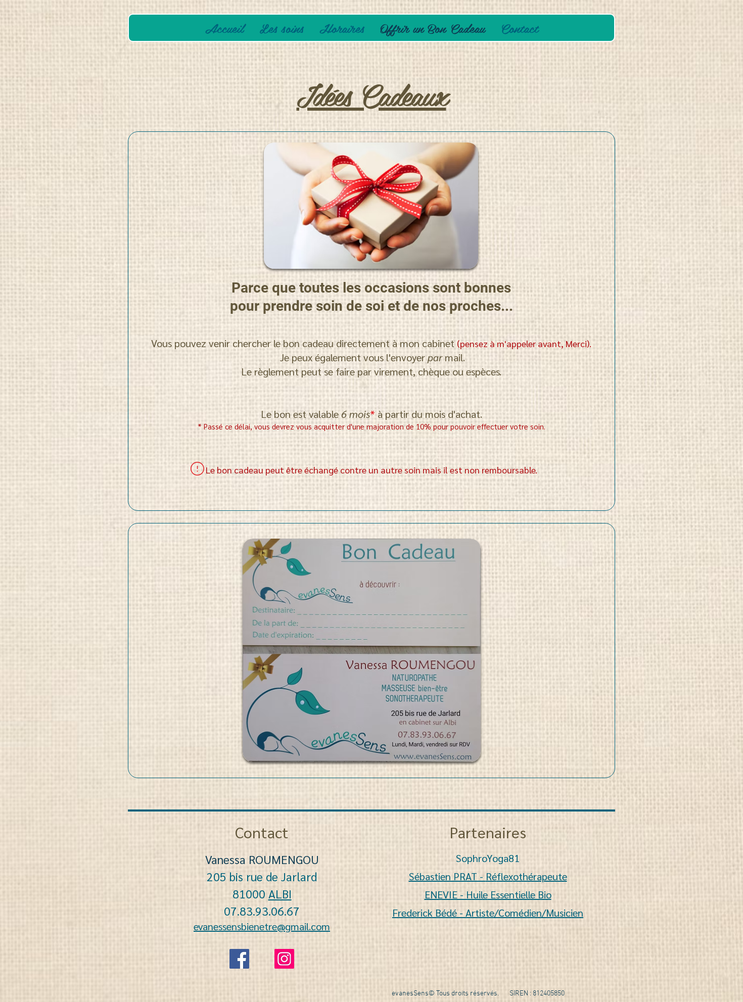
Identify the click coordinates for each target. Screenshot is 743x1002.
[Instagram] (284, 959)
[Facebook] (239, 959)
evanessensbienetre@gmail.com (262, 926)
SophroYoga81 (488, 858)
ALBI (280, 893)
